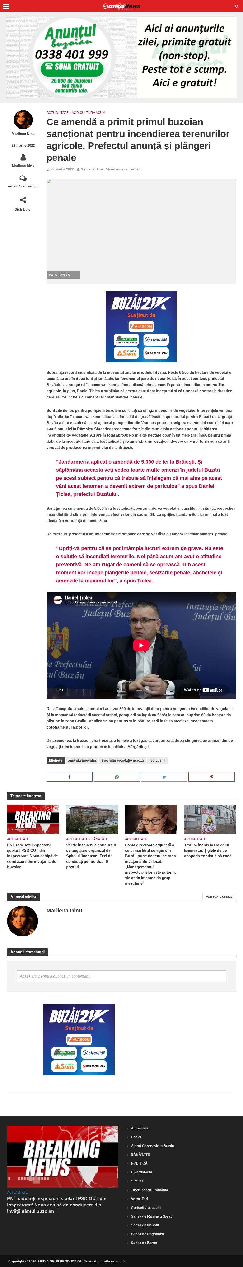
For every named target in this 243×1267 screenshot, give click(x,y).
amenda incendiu (82, 760)
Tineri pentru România (149, 1190)
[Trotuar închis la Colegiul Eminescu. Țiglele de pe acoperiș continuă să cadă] (210, 819)
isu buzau (157, 760)
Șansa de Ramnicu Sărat (151, 1216)
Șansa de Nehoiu (145, 1225)
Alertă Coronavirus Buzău (152, 1146)
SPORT (137, 1181)
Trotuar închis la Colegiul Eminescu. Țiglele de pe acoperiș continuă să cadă (208, 850)
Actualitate (58, 113)
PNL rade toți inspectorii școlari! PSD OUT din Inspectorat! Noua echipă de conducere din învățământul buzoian (32, 856)
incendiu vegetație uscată (123, 760)
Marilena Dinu (23, 134)
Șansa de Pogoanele (148, 1234)
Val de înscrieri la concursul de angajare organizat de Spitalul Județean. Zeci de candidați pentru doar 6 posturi (91, 856)
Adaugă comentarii (23, 186)
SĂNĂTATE (99, 839)
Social (136, 1137)
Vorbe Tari (139, 1199)
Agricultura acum (88, 113)
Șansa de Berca (144, 1243)
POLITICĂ (139, 1163)
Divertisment (141, 1172)
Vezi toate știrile (219, 896)
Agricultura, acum (146, 1207)
